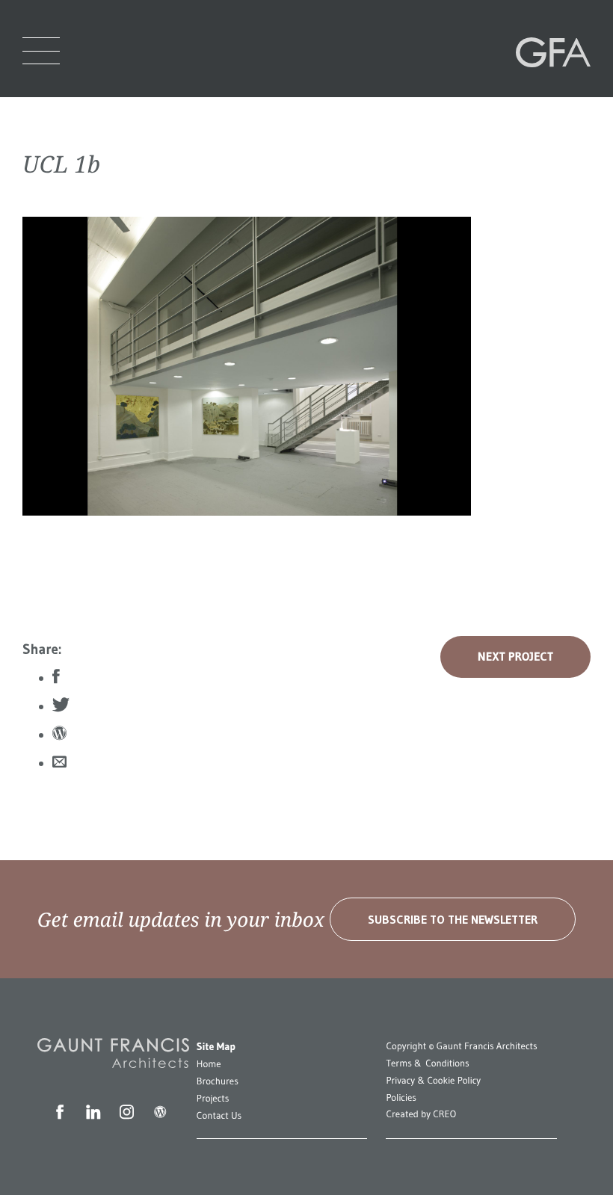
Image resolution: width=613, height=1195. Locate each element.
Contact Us (219, 1116)
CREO (444, 1114)
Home (209, 1064)
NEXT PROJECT (515, 656)
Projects (213, 1099)
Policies (401, 1098)
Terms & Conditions (427, 1063)
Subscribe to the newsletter (452, 919)
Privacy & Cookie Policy (433, 1081)
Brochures (217, 1081)
